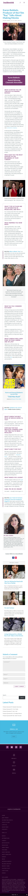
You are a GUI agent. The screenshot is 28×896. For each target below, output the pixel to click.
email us (14, 729)
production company (12, 128)
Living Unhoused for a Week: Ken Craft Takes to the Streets (13, 634)
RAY (11, 357)
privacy (14, 758)
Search (4, 695)
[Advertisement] (14, 790)
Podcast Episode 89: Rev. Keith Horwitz (12, 715)
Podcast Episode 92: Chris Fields (10, 709)
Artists (20, 20)
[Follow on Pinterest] (20, 747)
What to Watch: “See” (15, 251)
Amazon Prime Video (16, 399)
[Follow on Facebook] (13, 558)
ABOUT (14, 765)
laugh (21, 479)
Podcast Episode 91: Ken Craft (10, 711)
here (8, 891)
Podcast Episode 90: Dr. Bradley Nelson (12, 713)
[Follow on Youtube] (11, 747)
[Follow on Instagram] (16, 558)
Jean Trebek (7, 20)
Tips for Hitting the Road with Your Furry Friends (13, 582)
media (14, 773)
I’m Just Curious (9, 608)
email (14, 736)
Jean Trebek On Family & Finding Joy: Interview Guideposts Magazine (13, 499)
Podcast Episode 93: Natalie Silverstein (12, 707)
